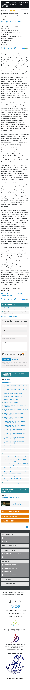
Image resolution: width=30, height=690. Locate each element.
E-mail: (3, 333)
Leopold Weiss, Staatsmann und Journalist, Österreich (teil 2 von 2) (14, 426)
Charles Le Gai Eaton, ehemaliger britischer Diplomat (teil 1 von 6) (14, 430)
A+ (26, 10)
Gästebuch (4, 594)
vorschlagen (6, 359)
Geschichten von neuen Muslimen (13, 21)
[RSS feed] (20, 601)
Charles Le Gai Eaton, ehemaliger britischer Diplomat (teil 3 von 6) (14, 438)
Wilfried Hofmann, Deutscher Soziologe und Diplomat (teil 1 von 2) (13, 294)
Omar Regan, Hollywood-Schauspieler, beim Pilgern (17, 503)
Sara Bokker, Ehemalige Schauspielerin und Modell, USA (14, 479)
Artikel (2, 21)
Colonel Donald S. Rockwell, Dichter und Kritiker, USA (16, 410)
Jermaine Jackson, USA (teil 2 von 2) (13, 396)
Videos (7, 495)
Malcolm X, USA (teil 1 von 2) (11, 399)
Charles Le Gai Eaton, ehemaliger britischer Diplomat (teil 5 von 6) (14, 446)
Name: (3, 324)
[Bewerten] (2, 48)
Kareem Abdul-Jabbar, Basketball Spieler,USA (15, 456)
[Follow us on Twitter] (15, 601)
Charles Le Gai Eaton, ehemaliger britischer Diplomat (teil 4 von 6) (14, 442)
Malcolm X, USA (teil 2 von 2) (11, 402)
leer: (3, 19)
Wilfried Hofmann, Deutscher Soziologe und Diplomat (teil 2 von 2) (15, 312)
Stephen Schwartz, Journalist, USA (12, 483)
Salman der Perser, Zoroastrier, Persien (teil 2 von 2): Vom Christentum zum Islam (15, 472)
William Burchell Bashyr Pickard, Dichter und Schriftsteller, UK (15, 405)
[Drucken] (8, 48)
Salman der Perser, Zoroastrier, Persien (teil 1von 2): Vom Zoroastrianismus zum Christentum (16, 468)
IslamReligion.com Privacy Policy (15, 594)
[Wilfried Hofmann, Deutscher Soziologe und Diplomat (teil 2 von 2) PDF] (11, 48)
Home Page (4, 592)
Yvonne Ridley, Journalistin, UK (11, 454)
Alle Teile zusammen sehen (9, 316)
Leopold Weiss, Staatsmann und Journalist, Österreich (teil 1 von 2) (14, 422)
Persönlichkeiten (5, 22)
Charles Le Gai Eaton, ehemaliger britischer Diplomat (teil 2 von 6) (14, 434)
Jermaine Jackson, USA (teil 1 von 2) (13, 393)
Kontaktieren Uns (6, 597)
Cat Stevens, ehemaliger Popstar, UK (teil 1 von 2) (15, 386)
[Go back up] (27, 527)
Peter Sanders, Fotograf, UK (11, 476)
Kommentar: (5, 341)
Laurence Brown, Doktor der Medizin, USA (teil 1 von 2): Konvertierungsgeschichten (16, 460)
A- (22, 10)
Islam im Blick (21, 592)
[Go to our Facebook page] (10, 601)
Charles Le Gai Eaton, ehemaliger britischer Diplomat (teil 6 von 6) (14, 450)
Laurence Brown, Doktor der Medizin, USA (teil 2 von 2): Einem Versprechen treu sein (16, 464)
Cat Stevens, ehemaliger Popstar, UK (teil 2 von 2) (15, 390)
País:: (3, 329)
